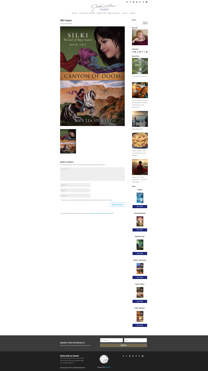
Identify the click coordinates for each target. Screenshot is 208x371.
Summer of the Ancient (139, 260)
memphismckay (67, 23)
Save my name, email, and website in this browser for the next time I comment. (87, 200)
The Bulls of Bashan (87, 13)
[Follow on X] (143, 2)
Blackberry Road (139, 236)
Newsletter (101, 13)
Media (132, 13)
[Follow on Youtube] (146, 2)
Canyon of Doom (139, 284)
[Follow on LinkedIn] (137, 2)
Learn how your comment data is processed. (99, 213)
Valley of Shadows (140, 308)
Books (74, 13)
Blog (125, 13)
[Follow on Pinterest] (140, 2)
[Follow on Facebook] (130, 2)
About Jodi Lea (113, 13)
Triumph (139, 190)
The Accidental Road (139, 213)
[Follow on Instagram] (133, 2)
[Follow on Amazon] (127, 2)
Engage (107, 367)
